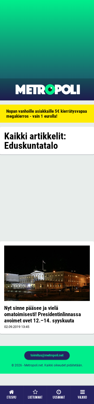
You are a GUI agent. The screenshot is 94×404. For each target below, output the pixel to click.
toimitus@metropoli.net (47, 355)
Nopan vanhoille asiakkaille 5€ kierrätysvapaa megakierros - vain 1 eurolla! (46, 114)
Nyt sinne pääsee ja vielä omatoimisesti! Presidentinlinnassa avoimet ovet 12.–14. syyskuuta (42, 314)
